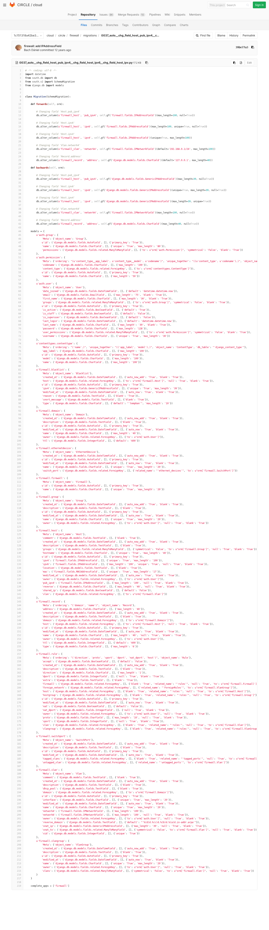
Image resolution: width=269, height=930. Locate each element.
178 (19, 732)
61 (19, 295)
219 (19, 886)
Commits (96, 25)
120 (19, 515)
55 (19, 272)
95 (19, 422)
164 (19, 680)
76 (19, 351)
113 (19, 489)
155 (19, 646)
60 (19, 291)
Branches (112, 25)
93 (19, 414)
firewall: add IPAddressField (42, 46)
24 (19, 156)
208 (19, 844)
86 (19, 388)
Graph (156, 25)
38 (19, 208)
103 (19, 452)
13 (19, 115)
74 (19, 343)
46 (19, 238)
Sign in (259, 4)
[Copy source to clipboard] (234, 63)
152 (19, 635)
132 (19, 560)
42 (19, 223)
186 (19, 762)
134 (19, 568)
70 (19, 328)
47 (19, 242)
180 (19, 740)
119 (19, 511)
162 (19, 672)
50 (19, 253)
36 (19, 201)
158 (19, 657)
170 (19, 702)
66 (19, 313)
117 (19, 504)
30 (19, 179)
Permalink (249, 35)
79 (19, 362)
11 (19, 108)
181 (19, 743)
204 (19, 829)
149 (19, 624)
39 (19, 212)
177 (19, 728)
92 (19, 410)
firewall (74, 35)
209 (19, 848)
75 (19, 347)
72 (19, 336)
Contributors (140, 25)
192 (19, 785)
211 (19, 856)
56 (19, 276)
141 (19, 594)
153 (19, 639)
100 (19, 440)
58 (19, 283)
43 (19, 227)
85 (19, 384)
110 (19, 478)
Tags (125, 25)
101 (19, 444)
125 (19, 534)
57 (19, 280)
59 (19, 287)
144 (19, 605)
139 (19, 586)
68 (19, 321)
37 (19, 205)
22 (19, 149)
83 (19, 377)
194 (19, 792)
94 (19, 418)
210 (19, 852)
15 (19, 122)
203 (19, 826)
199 (19, 811)
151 (19, 631)
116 (19, 500)
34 (19, 194)
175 (19, 721)
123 (19, 526)
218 (19, 882)
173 (19, 713)
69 (19, 324)
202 (19, 822)
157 (19, 654)
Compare (170, 25)
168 (19, 695)
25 (19, 160)
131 (19, 556)
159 (19, 661)
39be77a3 (242, 47)
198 (19, 807)
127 (19, 541)
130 (19, 553)
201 (19, 818)
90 (19, 403)
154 (19, 642)
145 (19, 609)
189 (19, 773)
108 (19, 470)
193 (19, 788)
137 (19, 579)
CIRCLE (23, 5)
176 (19, 725)
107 (19, 467)
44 (19, 231)
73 (19, 339)
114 (19, 493)
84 (19, 381)
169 (19, 699)
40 (19, 216)
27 (19, 167)
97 (19, 429)
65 (19, 309)
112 (19, 485)
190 (19, 777)
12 (19, 111)
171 (19, 706)
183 (19, 751)
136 (19, 575)
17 (19, 130)
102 (19, 448)
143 (19, 601)
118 (19, 508)
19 (19, 137)
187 (19, 766)
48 (19, 246)
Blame (221, 35)
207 (19, 841)
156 (19, 650)
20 (19, 141)
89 (19, 399)
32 (19, 186)
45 (19, 235)
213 (19, 863)
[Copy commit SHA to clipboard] (252, 47)
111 (19, 482)
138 (19, 583)
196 (19, 799)
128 (19, 545)
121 (19, 519)
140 (19, 590)
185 (19, 758)
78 (19, 358)
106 (19, 463)
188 (19, 770)
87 (19, 392)
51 (19, 257)
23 (19, 152)
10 (19, 104)
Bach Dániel (31, 50)
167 (19, 691)
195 (19, 796)
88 (19, 396)
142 (19, 598)
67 (19, 317)
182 (19, 747)
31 (19, 182)
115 (19, 497)
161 (19, 669)
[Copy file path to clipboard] (146, 63)
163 (19, 676)
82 (19, 373)
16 (19, 126)
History (233, 35)
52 (19, 261)
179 (19, 736)
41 (19, 220)
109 (19, 474)
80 (19, 366)
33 (19, 190)
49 (19, 250)
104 (19, 455)
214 (19, 867)
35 (19, 197)
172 (19, 710)
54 (19, 268)
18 (19, 134)
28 (19, 171)
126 (19, 538)
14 (19, 119)
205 (19, 833)
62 (19, 298)
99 (19, 437)
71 (19, 332)
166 (19, 687)
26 (19, 164)
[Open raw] (241, 63)
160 (19, 665)
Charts (184, 25)
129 (19, 549)
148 (19, 620)
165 (19, 684)
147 (19, 616)
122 (19, 523)
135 (19, 571)
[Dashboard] (12, 6)
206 (19, 837)
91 (19, 407)
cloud (37, 5)
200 (19, 814)
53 (19, 265)
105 (19, 459)
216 (19, 874)
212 (19, 859)
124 (19, 530)
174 (19, 717)
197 (19, 803)
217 (19, 878)
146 (19, 612)
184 (19, 755)
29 (19, 175)
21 (19, 145)
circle (61, 35)
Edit (249, 62)
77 (19, 354)
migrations (90, 35)
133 (19, 564)
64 (19, 306)
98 (19, 433)
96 (19, 425)
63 (19, 302)
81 (19, 369)
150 (19, 627)
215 (19, 871)
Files (84, 25)
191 (19, 781)
